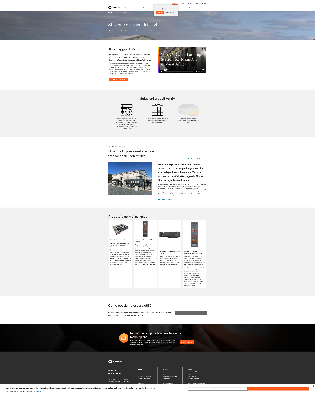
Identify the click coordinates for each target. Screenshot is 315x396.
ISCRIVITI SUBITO (186, 342)
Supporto (149, 8)
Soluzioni (141, 8)
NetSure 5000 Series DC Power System (170, 252)
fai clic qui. (39, 391)
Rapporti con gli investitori (194, 378)
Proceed (160, 12)
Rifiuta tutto (217, 389)
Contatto (197, 3)
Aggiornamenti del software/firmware (171, 374)
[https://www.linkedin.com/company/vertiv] (114, 373)
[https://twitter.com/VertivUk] (111, 373)
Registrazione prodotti (168, 383)
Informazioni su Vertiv (192, 371)
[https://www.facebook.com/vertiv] (109, 373)
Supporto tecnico (166, 371)
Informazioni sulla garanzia (144, 378)
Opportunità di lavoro (192, 376)
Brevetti (139, 381)
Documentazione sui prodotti (144, 371)
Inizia (191, 313)
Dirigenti (190, 374)
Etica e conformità (192, 381)
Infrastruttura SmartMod (118, 240)
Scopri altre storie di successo (196, 159)
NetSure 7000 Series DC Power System (145, 241)
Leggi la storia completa (165, 199)
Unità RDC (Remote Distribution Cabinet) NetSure (193, 252)
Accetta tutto (279, 389)
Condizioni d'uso (112, 378)
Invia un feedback (166, 378)
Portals (182, 3)
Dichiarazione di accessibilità (120, 379)
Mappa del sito (141, 383)
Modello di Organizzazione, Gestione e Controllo (196, 383)
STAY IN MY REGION (170, 12)
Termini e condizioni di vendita (144, 376)
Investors (190, 3)
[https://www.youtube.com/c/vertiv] (117, 373)
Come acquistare (195, 8)
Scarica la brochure (118, 79)
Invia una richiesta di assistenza (170, 376)
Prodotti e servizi (130, 8)
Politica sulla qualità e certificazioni (145, 374)
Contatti (164, 381)
